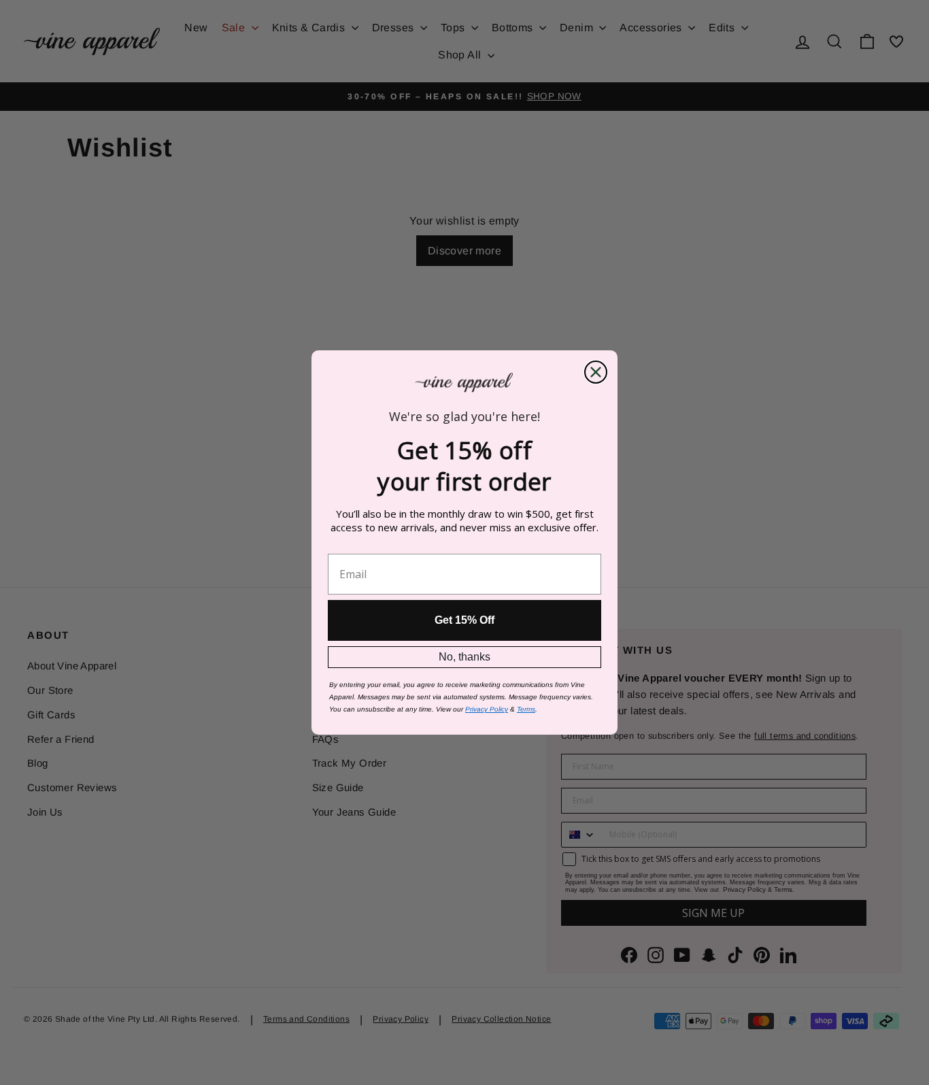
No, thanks (464, 657)
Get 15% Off (464, 620)
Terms (526, 709)
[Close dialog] (596, 372)
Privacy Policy (486, 709)
